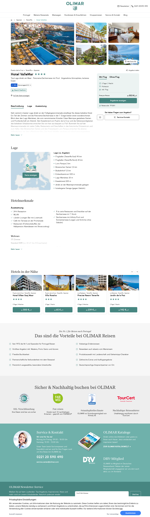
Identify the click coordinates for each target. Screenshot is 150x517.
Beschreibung (17, 106)
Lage (29, 106)
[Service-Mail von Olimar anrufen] (100, 117)
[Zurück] (132, 272)
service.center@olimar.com (48, 462)
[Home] (75, 6)
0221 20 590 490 (50, 457)
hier (120, 508)
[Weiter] (137, 272)
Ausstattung (41, 106)
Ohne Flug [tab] (114, 77)
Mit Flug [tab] (103, 77)
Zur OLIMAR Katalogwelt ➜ (117, 446)
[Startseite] (11, 20)
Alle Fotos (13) (131, 61)
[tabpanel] (118, 91)
